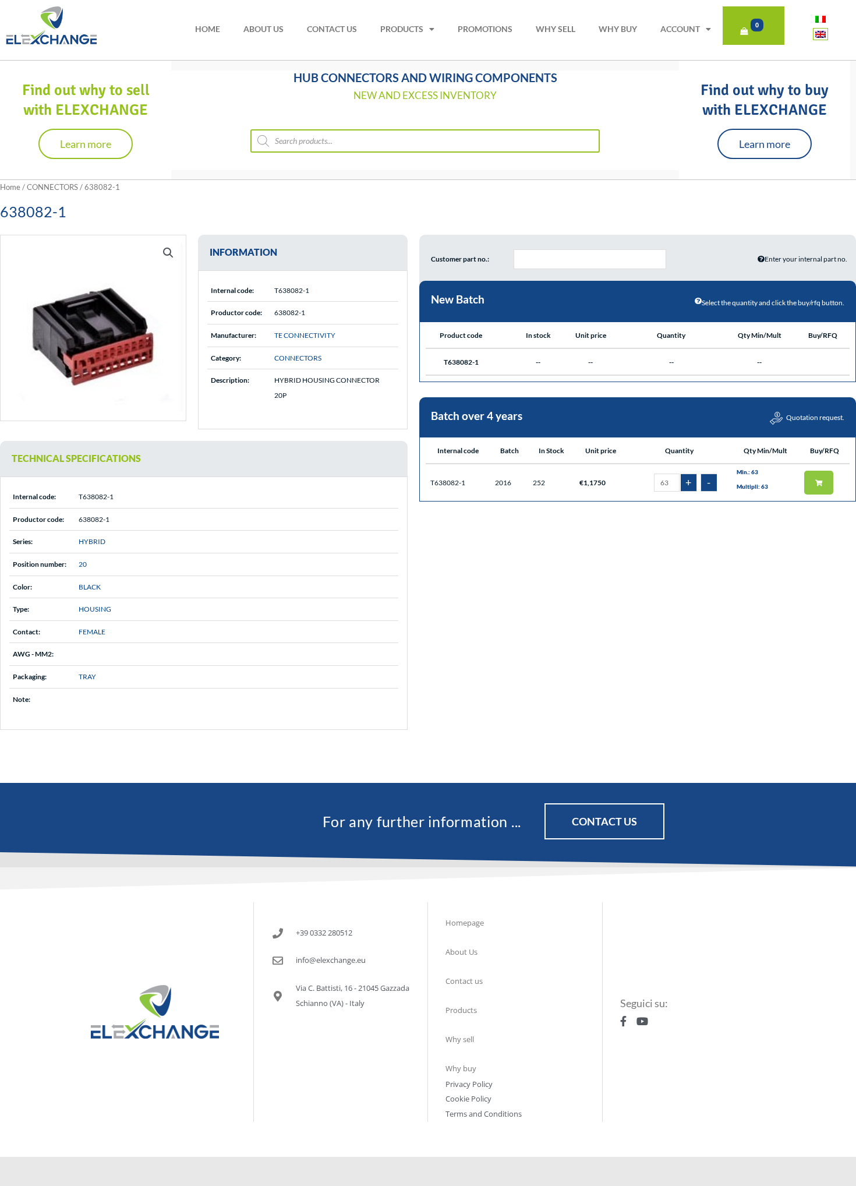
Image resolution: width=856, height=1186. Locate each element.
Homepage (464, 922)
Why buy (618, 29)
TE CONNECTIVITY (304, 335)
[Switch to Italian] (820, 19)
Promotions (485, 29)
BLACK (90, 587)
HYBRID (92, 541)
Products (401, 29)
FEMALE (92, 631)
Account (680, 29)
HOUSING (95, 609)
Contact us (332, 29)
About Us (263, 29)
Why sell (555, 29)
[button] (168, 252)
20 (83, 564)
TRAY (87, 676)
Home (207, 29)
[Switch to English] (820, 34)
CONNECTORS (52, 187)
